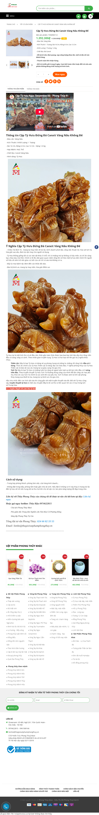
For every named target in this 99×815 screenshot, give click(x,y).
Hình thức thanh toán (49, 789)
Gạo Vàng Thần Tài (15, 578)
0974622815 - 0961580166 (18, 728)
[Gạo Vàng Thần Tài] (15, 567)
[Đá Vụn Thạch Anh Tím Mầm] (36, 567)
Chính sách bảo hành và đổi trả (34, 791)
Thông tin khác (33, 89)
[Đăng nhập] (78, 16)
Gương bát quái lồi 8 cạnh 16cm (58, 579)
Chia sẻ (39, 82)
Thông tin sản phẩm (15, 89)
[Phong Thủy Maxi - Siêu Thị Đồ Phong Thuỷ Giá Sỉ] (12, 5)
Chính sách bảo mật (60, 791)
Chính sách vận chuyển (73, 789)
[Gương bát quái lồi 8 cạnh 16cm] (58, 567)
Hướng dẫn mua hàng (25, 789)
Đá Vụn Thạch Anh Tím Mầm (37, 579)
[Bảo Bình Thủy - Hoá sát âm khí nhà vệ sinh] (80, 567)
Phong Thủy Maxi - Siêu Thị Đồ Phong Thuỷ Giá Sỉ (59, 800)
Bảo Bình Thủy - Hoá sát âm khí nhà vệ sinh (80, 579)
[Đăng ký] (84, 16)
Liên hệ (76, 791)
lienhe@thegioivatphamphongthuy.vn (23, 732)
